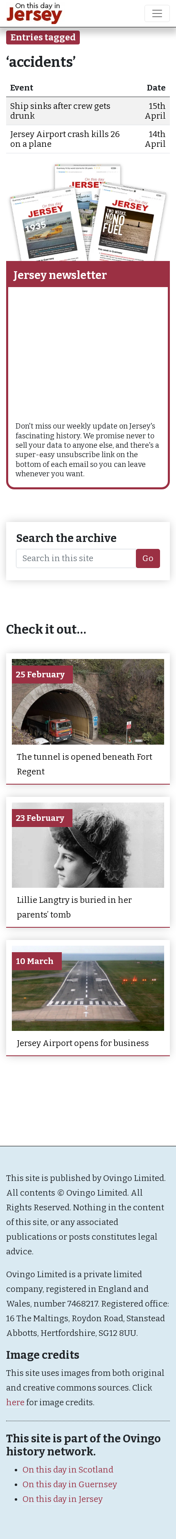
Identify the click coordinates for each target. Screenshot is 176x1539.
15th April (155, 111)
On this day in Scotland (68, 1470)
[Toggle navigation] (157, 13)
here (15, 1402)
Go (147, 558)
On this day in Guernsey (70, 1484)
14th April (155, 139)
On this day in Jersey (63, 1499)
